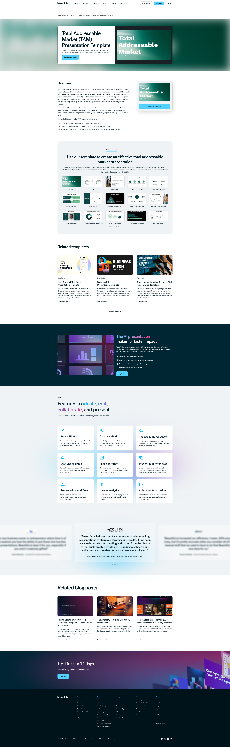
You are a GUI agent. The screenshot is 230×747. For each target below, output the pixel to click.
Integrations (80, 718)
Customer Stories (141, 709)
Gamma (158, 700)
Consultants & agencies (103, 706)
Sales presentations (102, 718)
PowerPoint (159, 703)
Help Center (139, 712)
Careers (118, 703)
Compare (158, 697)
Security (118, 715)
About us (118, 700)
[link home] (63, 697)
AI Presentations (81, 706)
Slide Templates (140, 700)
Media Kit (138, 715)
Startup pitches (101, 721)
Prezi (157, 712)
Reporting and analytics (103, 726)
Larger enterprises (101, 712)
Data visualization (82, 715)
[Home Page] (63, 3)
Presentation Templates (142, 703)
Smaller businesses (102, 709)
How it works (80, 700)
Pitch (157, 721)
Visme (157, 718)
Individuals (100, 703)
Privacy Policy (120, 709)
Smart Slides (80, 703)
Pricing (98, 700)
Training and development (104, 723)
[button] (76, 3)
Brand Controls (81, 709)
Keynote (158, 709)
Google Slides (159, 706)
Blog (137, 718)
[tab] (111, 150)
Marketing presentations (103, 715)
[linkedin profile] (158, 739)
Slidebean (158, 715)
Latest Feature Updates (142, 706)
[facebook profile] (171, 739)
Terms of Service (120, 706)
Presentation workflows (83, 712)
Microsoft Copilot (160, 723)
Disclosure (119, 712)
